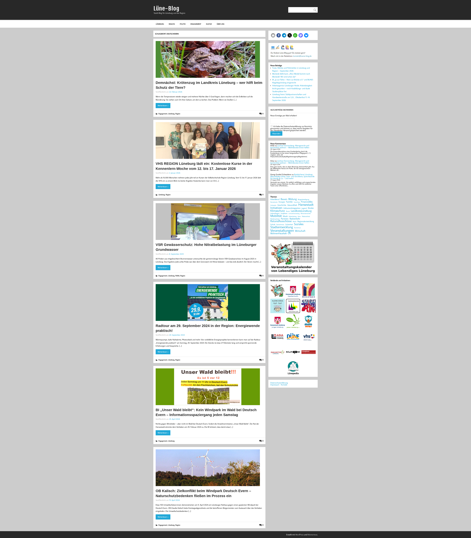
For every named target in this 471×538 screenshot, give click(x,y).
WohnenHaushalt (278, 233)
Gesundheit (292, 205)
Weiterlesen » (163, 105)
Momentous (312, 534)
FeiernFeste (297, 202)
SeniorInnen (280, 224)
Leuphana (284, 213)
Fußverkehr (273, 205)
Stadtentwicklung (281, 227)
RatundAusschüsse (281, 221)
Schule (272, 224)
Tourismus (297, 227)
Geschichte (281, 205)
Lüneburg (160, 24)
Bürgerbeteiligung (303, 199)
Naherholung (293, 216)
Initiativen (276, 207)
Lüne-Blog (166, 8)
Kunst (288, 211)
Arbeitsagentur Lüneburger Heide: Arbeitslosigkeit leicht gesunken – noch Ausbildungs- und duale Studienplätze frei (292, 88)
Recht (294, 221)
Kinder (311, 208)
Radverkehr (295, 218)
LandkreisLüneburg (301, 211)
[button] (273, 35)
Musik (285, 216)
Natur (299, 216)
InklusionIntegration (292, 208)
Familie (289, 202)
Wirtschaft (300, 231)
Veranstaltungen (282, 230)
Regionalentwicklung (305, 221)
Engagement (195, 24)
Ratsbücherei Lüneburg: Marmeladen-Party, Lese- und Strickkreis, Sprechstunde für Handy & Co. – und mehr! (292, 176)
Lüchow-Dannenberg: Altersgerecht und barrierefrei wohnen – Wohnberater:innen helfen (289, 146)
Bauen (284, 199)
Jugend (304, 208)
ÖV (289, 233)
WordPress (299, 534)
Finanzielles (307, 201)
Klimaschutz (277, 210)
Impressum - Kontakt (278, 384)
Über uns (220, 24)
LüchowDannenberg (294, 213)
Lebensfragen (275, 213)
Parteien (284, 219)
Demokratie (274, 202)
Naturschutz (306, 216)
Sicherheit (289, 224)
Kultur (209, 24)
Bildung (292, 199)
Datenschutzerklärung (279, 382)
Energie (282, 202)
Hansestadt (306, 204)
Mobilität (276, 215)
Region (172, 24)
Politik (183, 24)
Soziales (298, 224)
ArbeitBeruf (275, 199)
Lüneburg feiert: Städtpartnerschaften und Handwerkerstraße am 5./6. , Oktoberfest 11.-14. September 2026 (291, 97)
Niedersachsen (275, 219)
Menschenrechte (306, 213)
